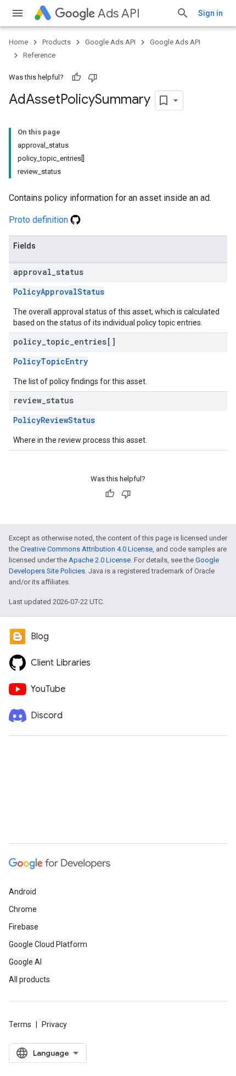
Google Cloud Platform (48, 944)
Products (56, 42)
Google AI (25, 961)
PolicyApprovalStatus (58, 291)
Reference (39, 55)
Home (18, 42)
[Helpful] (76, 77)
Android (22, 891)
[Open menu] (18, 13)
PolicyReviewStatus (54, 420)
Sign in (210, 13)
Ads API (119, 13)
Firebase (23, 926)
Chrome (23, 909)
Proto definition (39, 220)
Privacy (54, 1024)
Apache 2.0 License (100, 560)
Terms (20, 1024)
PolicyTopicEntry (50, 361)
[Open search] (182, 13)
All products (29, 979)
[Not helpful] (93, 77)
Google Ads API (110, 42)
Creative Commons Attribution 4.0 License (86, 549)
